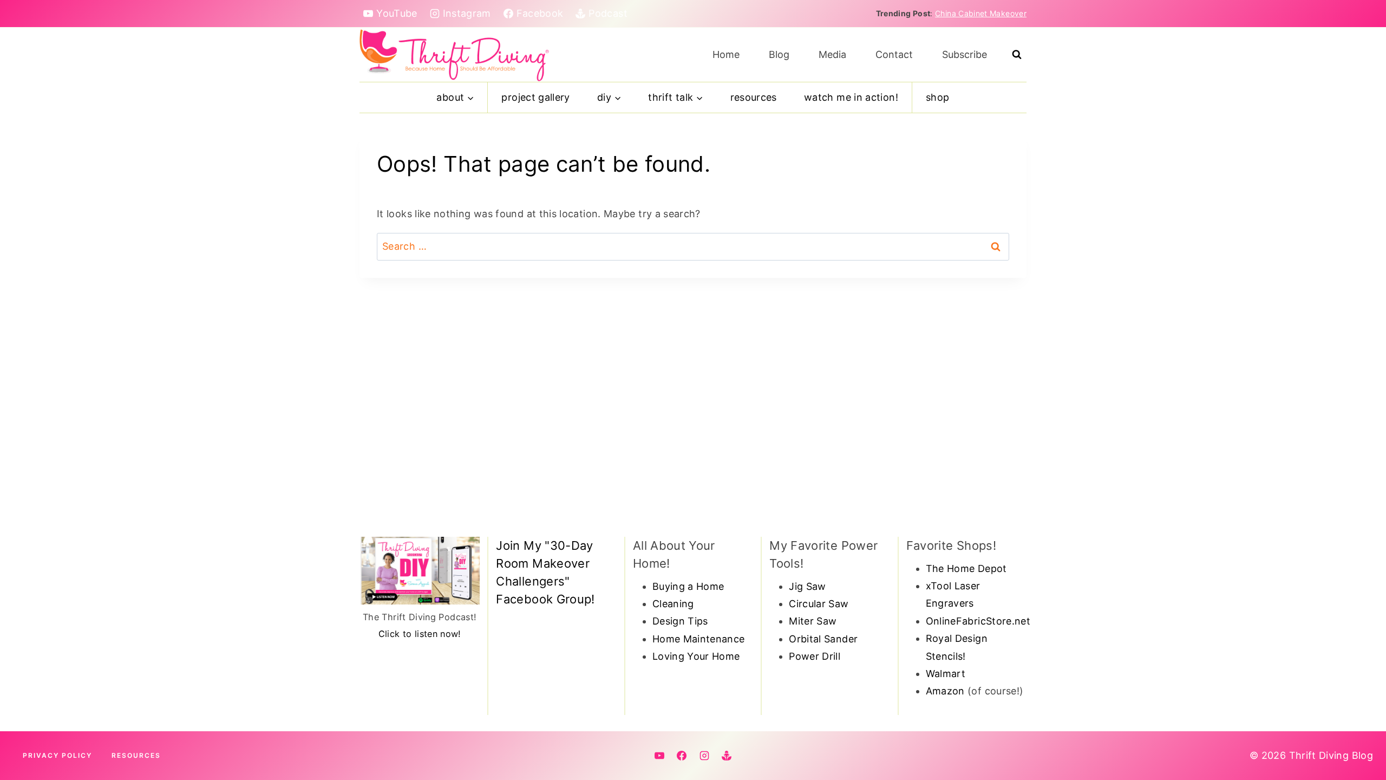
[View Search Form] (1017, 54)
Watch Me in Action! (851, 97)
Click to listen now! (419, 633)
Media (832, 54)
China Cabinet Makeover (981, 13)
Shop (937, 97)
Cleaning (673, 603)
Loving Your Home (696, 656)
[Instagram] (704, 755)
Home (726, 54)
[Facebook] (681, 755)
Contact (894, 54)
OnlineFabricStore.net (978, 621)
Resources (753, 97)
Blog (779, 54)
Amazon (945, 691)
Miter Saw (812, 621)
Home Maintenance (698, 639)
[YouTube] (659, 755)
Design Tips (680, 621)
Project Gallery (535, 97)
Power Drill (814, 656)
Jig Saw (807, 586)
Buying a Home (688, 586)
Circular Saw (818, 603)
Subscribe (964, 54)
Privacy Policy (57, 755)
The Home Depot (966, 568)
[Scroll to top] (1360, 738)
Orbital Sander (823, 639)
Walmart (946, 673)
